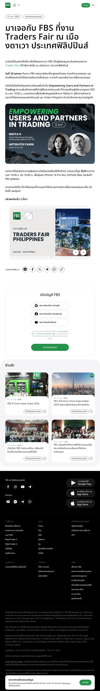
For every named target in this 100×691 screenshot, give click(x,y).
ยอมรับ (85, 682)
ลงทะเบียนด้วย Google (49, 305)
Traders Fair (12, 66)
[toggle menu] (93, 5)
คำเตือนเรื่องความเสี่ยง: (14, 661)
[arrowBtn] (83, 252)
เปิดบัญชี (86, 5)
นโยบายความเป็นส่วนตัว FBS (46, 334)
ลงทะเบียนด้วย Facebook (50, 313)
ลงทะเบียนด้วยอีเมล (47, 322)
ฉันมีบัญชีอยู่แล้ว (50, 347)
